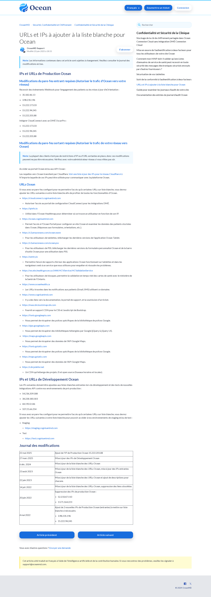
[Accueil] (35, 7)
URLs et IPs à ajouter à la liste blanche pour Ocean (161, 84)
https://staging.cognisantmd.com (41, 428)
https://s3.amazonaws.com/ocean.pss (40, 242)
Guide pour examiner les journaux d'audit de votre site (163, 89)
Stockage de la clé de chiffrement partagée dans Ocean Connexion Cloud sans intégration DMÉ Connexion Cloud (163, 41)
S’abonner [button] (125, 49)
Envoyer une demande (60, 547)
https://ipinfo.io (30, 208)
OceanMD (24, 24)
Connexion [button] (183, 7)
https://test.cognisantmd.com (39, 438)
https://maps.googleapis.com (37, 336)
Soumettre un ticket (158, 7)
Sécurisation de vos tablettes (151, 74)
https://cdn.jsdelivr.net (33, 367)
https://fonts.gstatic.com (34, 346)
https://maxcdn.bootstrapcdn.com (39, 305)
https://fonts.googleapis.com (36, 315)
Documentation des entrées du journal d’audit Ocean (162, 94)
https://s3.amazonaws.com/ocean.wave (41, 232)
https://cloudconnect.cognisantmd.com (41, 198)
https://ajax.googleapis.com (36, 325)
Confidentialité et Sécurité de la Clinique (94, 24)
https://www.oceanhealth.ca (36, 284)
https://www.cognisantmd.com (37, 294)
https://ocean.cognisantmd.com (37, 218)
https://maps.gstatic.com (34, 356)
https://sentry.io (30, 256)
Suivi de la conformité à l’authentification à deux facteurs (164, 79)
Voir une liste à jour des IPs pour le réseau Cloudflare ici (95, 174)
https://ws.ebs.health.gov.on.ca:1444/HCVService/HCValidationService (57, 270)
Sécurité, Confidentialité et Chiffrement (52, 24)
